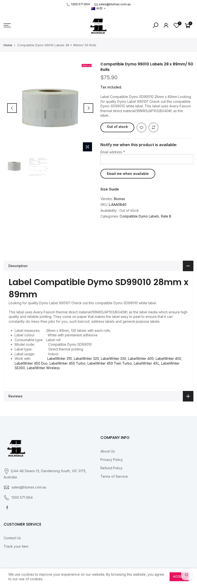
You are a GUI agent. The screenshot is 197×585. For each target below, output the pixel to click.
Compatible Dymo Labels (139, 216)
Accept (179, 576)
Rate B (166, 216)
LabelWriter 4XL (146, 363)
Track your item (16, 546)
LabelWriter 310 (59, 358)
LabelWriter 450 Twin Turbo (109, 363)
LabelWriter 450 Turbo (67, 363)
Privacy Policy (111, 460)
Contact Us (12, 538)
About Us (107, 451)
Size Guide (109, 189)
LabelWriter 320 (86, 358)
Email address (112, 152)
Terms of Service (114, 476)
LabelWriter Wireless (43, 368)
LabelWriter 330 (113, 358)
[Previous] (12, 108)
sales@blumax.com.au (115, 4)
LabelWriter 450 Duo (31, 363)
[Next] (88, 108)
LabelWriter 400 (141, 358)
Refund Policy (111, 468)
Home (8, 45)
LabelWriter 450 (168, 358)
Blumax (119, 199)
